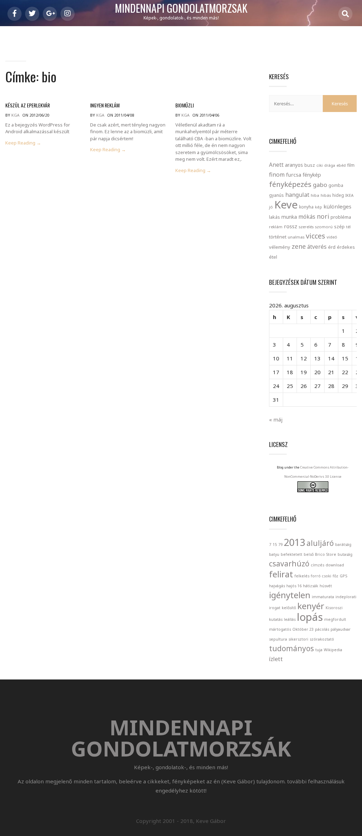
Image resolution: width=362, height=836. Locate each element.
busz (309, 165)
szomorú (324, 226)
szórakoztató (322, 639)
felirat (281, 574)
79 (280, 544)
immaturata (323, 596)
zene (299, 246)
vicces (315, 236)
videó (332, 237)
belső (309, 554)
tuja (318, 649)
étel (273, 257)
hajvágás (277, 585)
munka (289, 216)
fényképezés (290, 184)
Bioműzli (184, 105)
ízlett (276, 659)
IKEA (349, 195)
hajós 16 (294, 585)
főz (335, 575)
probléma (341, 217)
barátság (343, 544)
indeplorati (345, 596)
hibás (326, 195)
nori (323, 216)
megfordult (335, 619)
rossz (290, 226)
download (335, 565)
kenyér (310, 606)
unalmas (296, 237)
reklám (275, 226)
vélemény (279, 247)
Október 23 (303, 629)
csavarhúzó (289, 564)
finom (277, 174)
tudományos (291, 648)
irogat (274, 607)
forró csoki (321, 575)
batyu (274, 554)
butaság (345, 554)
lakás (274, 217)
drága (329, 165)
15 (275, 544)
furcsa (293, 174)
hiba (315, 195)
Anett (276, 164)
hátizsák (310, 585)
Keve (286, 205)
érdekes (346, 247)
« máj (275, 419)
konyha (306, 207)
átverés (317, 246)
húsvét (326, 585)
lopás (310, 617)
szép (339, 226)
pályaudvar (341, 629)
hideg (338, 195)
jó (271, 207)
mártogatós (280, 629)
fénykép (312, 174)
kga (15, 115)
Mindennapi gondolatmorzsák (181, 8)
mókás (306, 216)
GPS (343, 575)
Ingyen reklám (104, 105)
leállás (290, 619)
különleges (337, 206)
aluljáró (320, 543)
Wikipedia (333, 649)
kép (318, 207)
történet (277, 237)
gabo (320, 185)
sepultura (278, 639)
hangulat (297, 195)
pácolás (322, 629)
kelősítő (289, 607)
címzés (317, 565)
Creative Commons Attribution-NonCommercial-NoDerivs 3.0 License (316, 472)
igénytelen (289, 595)
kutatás (275, 619)
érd (331, 247)
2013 (294, 542)
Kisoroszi (334, 607)
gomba (335, 185)
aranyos (294, 165)
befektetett (291, 554)
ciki (319, 165)
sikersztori (298, 639)
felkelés (301, 575)
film (351, 165)
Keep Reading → (23, 143)
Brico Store (325, 554)
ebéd (341, 165)
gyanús (276, 195)
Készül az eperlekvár (27, 105)
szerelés (306, 226)
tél (348, 226)
